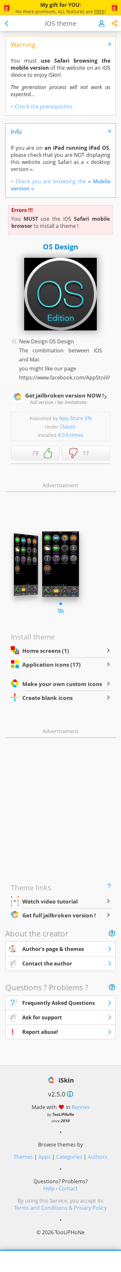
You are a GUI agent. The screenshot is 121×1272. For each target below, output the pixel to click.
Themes (23, 1156)
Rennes (81, 1107)
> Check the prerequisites (42, 106)
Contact (68, 1188)
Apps (44, 1156)
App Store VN (75, 418)
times (71, 435)
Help (49, 1188)
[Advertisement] (60, 503)
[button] (60, 603)
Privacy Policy (90, 1207)
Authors (97, 1156)
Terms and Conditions (40, 1207)
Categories (69, 1156)
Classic (68, 426)
